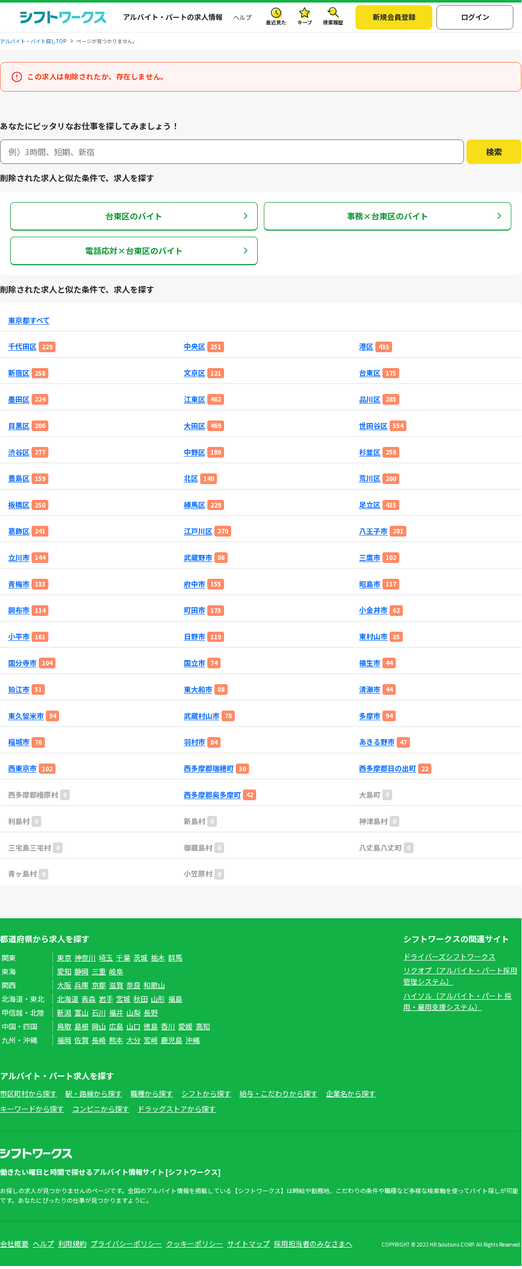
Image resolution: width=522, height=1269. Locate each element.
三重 (99, 971)
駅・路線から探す (93, 1093)
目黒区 (19, 426)
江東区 (194, 399)
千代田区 (22, 346)
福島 (175, 999)
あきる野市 (377, 742)
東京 (64, 957)
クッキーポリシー (194, 1243)
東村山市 (373, 636)
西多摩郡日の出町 (387, 768)
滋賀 (116, 985)
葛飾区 (19, 531)
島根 (81, 1026)
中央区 (194, 346)
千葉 (123, 957)
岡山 (99, 1026)
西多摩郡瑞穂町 (209, 768)
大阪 (64, 985)
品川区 (369, 399)
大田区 (194, 426)
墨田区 (19, 399)
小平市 (19, 636)
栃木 (158, 957)
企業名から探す (351, 1093)
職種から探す (151, 1093)
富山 (81, 1012)
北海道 (67, 999)
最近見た (276, 22)
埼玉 (106, 957)
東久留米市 (26, 716)
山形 (158, 999)
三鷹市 (369, 557)
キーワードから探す (32, 1109)
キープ (304, 22)
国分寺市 (22, 663)
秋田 (140, 999)
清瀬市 (369, 689)
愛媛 (185, 1026)
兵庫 (81, 985)
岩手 (106, 999)
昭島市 (369, 584)
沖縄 (192, 1040)
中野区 (194, 452)
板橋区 (19, 505)
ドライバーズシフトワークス (449, 956)
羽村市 (194, 742)
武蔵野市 (198, 557)
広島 (116, 1026)
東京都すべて (29, 320)
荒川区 (369, 478)
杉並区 (369, 452)
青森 (88, 999)
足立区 (369, 505)
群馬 (175, 957)
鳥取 (64, 1026)
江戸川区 (198, 531)
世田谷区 (373, 426)
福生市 (369, 663)
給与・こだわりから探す (278, 1093)
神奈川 (85, 957)
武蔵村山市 (201, 716)
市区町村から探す (28, 1093)
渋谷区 (19, 452)
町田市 (194, 610)
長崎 (99, 1040)
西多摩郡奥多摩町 (212, 795)
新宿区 (19, 373)
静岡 (81, 971)
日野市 (194, 636)
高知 (203, 1026)
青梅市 (19, 584)
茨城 (140, 957)
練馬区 (194, 505)
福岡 (64, 1040)
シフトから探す (206, 1093)
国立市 (194, 663)
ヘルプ (242, 17)
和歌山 (154, 985)
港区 (366, 346)
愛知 (64, 971)
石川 (99, 1012)
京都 (99, 985)
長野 (151, 1012)
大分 (133, 1040)
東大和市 (198, 689)
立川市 (19, 557)
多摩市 (369, 716)
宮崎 (151, 1040)
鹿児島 (171, 1040)
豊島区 (19, 478)
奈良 (133, 985)
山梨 (133, 1012)
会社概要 (14, 1243)
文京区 (194, 373)
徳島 (151, 1026)
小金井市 (373, 610)
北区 (191, 478)
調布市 (19, 610)
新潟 (64, 1012)
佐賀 (81, 1040)
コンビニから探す (100, 1109)
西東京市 (22, 768)
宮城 (123, 999)
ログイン (475, 17)
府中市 (194, 584)
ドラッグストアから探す (177, 1109)
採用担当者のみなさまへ (313, 1243)
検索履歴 (333, 22)
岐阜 (116, 971)
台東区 (369, 373)
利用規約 (72, 1243)
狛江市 (19, 689)
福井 (116, 1012)
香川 (168, 1026)
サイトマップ (248, 1243)
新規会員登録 (394, 17)
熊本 (116, 1040)
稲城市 (19, 742)
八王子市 (373, 531)
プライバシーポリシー (126, 1243)
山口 (133, 1026)
